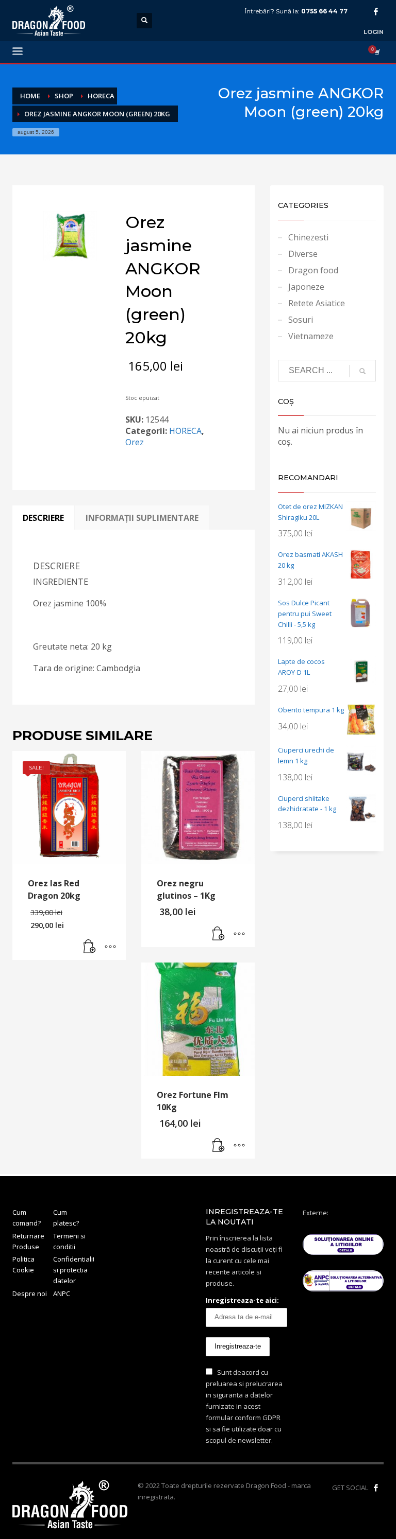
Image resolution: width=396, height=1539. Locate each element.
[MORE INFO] (110, 947)
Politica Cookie (23, 1264)
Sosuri (300, 319)
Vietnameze (311, 336)
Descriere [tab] (43, 517)
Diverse (303, 253)
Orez (134, 442)
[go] (362, 371)
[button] (89, 947)
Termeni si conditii (69, 1241)
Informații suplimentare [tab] (142, 517)
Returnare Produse (28, 1241)
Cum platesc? (66, 1218)
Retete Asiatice (316, 303)
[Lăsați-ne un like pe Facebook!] (376, 1487)
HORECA (185, 430)
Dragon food (313, 270)
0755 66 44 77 (324, 11)
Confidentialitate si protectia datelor (73, 1269)
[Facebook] (376, 11)
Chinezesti (308, 237)
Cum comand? (26, 1218)
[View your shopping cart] (376, 52)
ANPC (61, 1293)
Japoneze (306, 286)
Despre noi (29, 1293)
